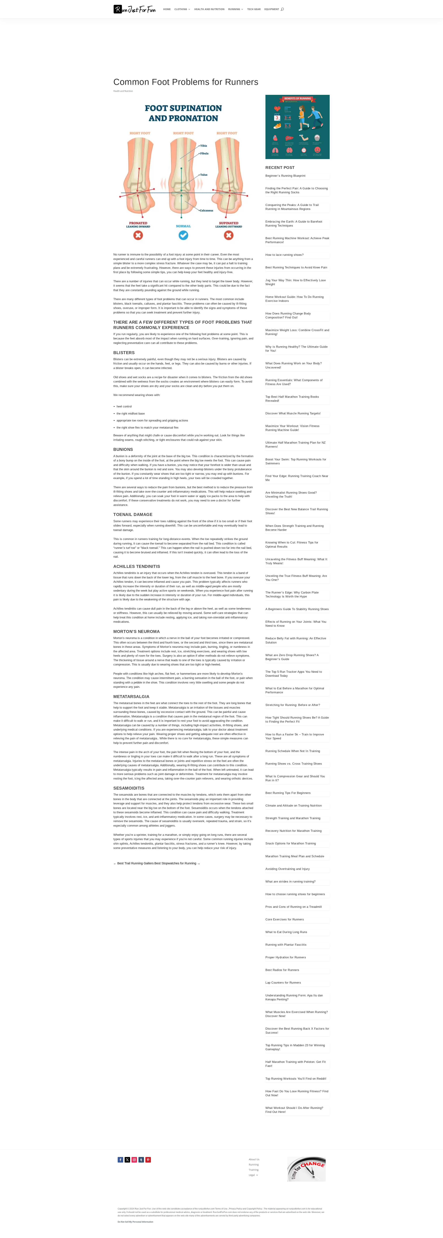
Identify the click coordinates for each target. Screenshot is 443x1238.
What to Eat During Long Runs (286, 932)
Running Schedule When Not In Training (292, 751)
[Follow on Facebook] (120, 1160)
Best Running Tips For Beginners (288, 793)
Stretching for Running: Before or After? (292, 705)
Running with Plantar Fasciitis (285, 944)
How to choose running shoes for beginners (295, 894)
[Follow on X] (127, 1160)
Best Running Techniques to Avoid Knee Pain (296, 267)
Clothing (180, 9)
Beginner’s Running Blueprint (285, 175)
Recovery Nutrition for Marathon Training (293, 830)
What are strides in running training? (290, 881)
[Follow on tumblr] (141, 1160)
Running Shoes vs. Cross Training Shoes (293, 763)
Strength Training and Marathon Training (292, 818)
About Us (254, 1159)
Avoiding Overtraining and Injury (287, 869)
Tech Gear (254, 9)
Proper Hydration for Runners (285, 957)
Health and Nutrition (209, 9)
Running (234, 9)
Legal (252, 1175)
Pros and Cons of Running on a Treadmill (293, 906)
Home (167, 9)
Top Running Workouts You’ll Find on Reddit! (296, 1078)
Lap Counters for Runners (283, 982)
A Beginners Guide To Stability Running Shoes (297, 609)
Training (254, 1170)
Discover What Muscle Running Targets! (293, 413)
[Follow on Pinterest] (148, 1160)
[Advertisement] (221, 50)
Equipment (271, 9)
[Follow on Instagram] (134, 1160)
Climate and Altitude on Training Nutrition (293, 805)
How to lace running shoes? (284, 254)
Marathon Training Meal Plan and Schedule (294, 856)
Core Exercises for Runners (284, 919)
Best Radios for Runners (282, 970)
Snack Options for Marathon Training (290, 843)
